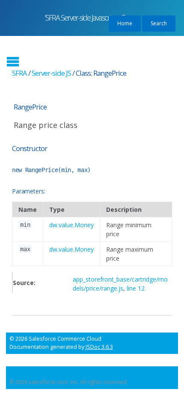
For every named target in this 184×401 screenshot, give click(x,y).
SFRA (19, 73)
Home (124, 23)
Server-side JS (51, 73)
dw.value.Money (71, 225)
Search (159, 23)
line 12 (136, 288)
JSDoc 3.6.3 (99, 347)
